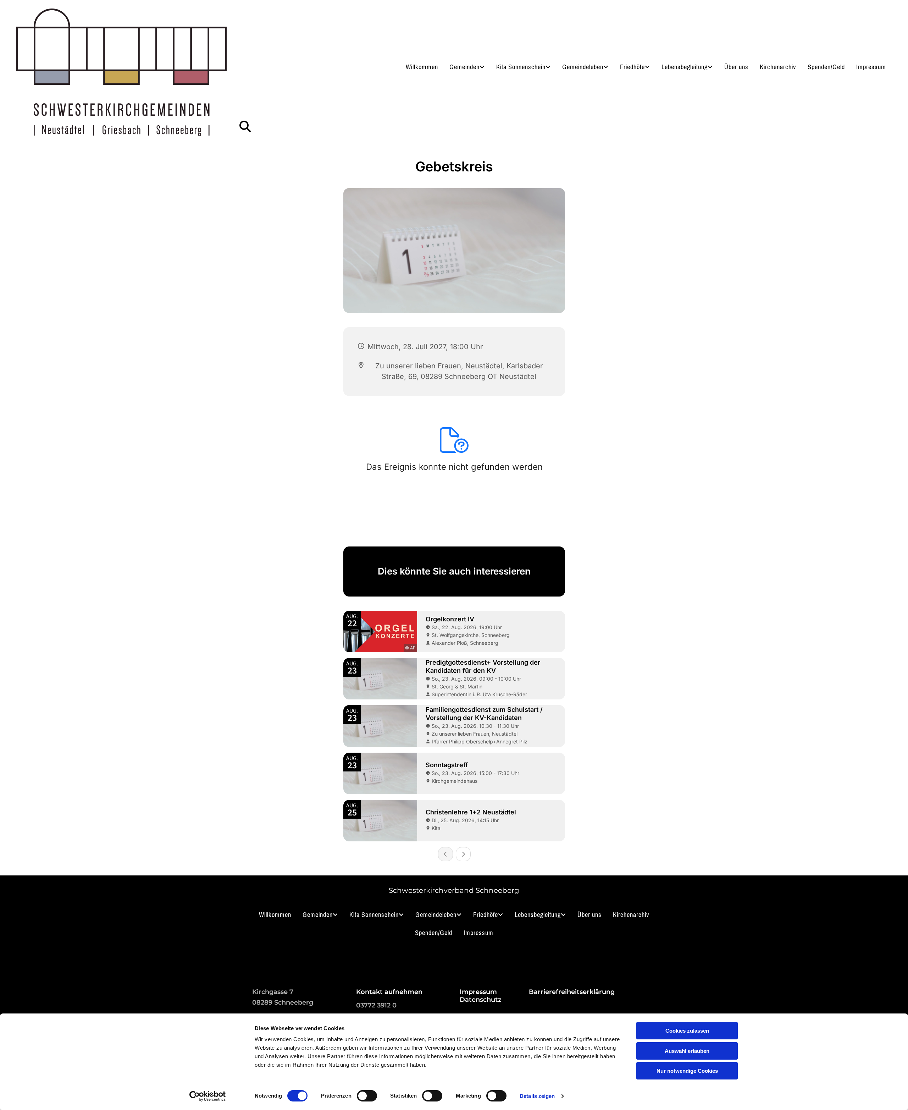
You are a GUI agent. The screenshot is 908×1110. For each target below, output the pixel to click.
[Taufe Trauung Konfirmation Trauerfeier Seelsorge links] (711, 67)
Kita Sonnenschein (521, 67)
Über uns (736, 67)
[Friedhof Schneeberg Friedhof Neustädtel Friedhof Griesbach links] (648, 67)
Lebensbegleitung (684, 67)
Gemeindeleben (582, 67)
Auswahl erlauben (687, 1051)
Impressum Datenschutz (481, 996)
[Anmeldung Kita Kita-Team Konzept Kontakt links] (549, 67)
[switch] (367, 1095)
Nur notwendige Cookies (687, 1071)
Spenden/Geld (826, 67)
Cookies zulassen (687, 1031)
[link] (467, 67)
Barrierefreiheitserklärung (572, 992)
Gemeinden (464, 67)
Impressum (871, 67)
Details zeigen (537, 1096)
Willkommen (422, 67)
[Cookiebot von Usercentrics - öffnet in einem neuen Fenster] (208, 1096)
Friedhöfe (632, 67)
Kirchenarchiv (778, 67)
